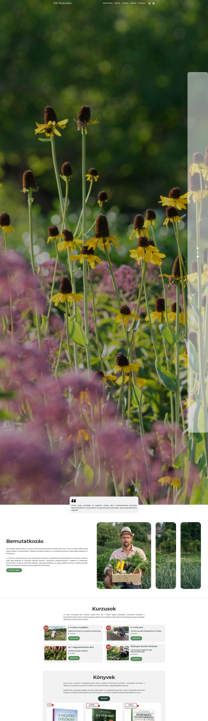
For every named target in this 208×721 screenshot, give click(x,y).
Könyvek (117, 3)
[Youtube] (198, 256)
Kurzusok (125, 3)
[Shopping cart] (154, 3)
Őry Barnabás (62, 3)
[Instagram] (198, 252)
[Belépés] (150, 3)
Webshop (133, 3)
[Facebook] (198, 248)
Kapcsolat (142, 3)
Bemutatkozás (108, 3)
